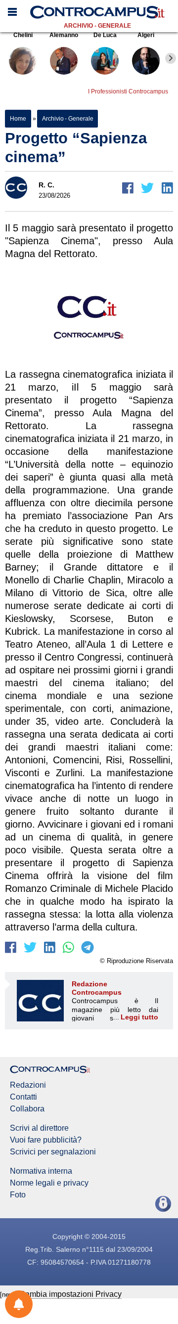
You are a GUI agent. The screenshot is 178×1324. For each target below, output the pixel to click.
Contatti (23, 1097)
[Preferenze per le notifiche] (19, 1304)
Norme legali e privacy (49, 1183)
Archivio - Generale (97, 25)
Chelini (23, 35)
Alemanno (63, 35)
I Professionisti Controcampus (128, 91)
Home (18, 118)
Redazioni (28, 1085)
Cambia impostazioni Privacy (70, 1294)
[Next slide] (170, 58)
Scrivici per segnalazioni (53, 1152)
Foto (18, 1195)
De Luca (105, 35)
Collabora (27, 1109)
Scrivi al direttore (39, 1128)
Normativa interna (41, 1171)
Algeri (145, 35)
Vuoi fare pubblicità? (46, 1140)
